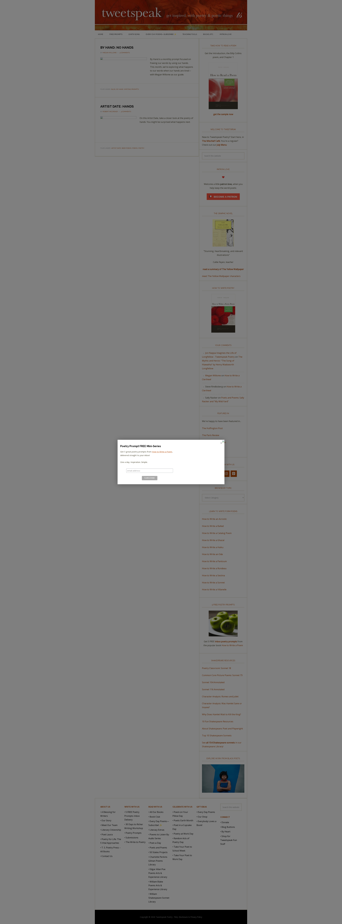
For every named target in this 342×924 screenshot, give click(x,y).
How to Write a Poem (162, 451)
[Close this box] (221, 443)
